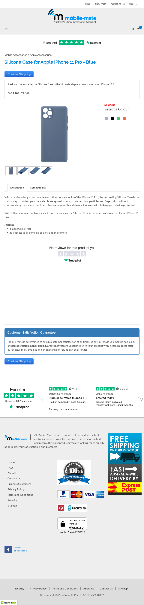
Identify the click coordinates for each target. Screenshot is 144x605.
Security (12, 500)
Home (11, 462)
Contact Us (117, 4)
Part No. (14, 93)
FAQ (87, 4)
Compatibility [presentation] (38, 187)
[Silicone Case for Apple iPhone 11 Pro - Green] (117, 119)
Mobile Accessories (15, 54)
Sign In (133, 4)
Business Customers (19, 483)
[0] (138, 28)
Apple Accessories (41, 54)
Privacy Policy (16, 489)
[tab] (17, 187)
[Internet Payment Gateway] (72, 507)
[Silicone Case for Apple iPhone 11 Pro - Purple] (106, 119)
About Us (100, 4)
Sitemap (12, 505)
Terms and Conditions (20, 494)
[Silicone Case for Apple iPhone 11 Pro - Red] (123, 119)
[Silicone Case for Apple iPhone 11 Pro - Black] (111, 119)
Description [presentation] (17, 187)
